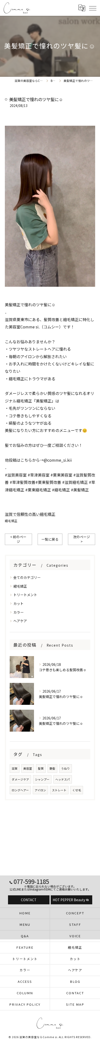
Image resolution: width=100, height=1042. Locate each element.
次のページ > (81, 539)
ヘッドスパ (62, 779)
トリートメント (25, 594)
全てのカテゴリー (27, 577)
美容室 (27, 768)
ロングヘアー (20, 790)
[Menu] (92, 7)
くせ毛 (76, 790)
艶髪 (52, 768)
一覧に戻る (50, 539)
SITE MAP (75, 1004)
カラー (18, 612)
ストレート (59, 790)
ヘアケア (20, 620)
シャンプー (42, 779)
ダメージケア (20, 779)
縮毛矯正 (11, 520)
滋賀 (14, 768)
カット (18, 603)
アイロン (40, 790)
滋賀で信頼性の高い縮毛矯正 (30, 514)
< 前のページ (18, 539)
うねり (65, 768)
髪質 (41, 768)
